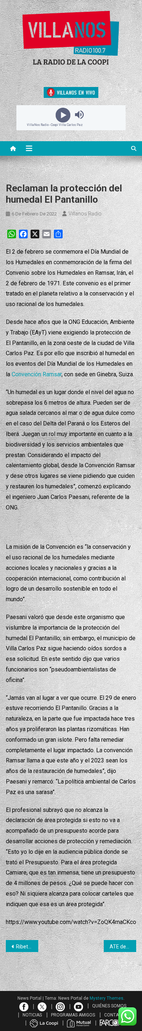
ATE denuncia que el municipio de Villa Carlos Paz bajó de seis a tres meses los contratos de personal (123, 946)
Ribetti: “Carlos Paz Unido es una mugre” (27, 946)
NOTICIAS (32, 1015)
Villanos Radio (85, 214)
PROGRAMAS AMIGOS (73, 1015)
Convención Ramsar (37, 374)
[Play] (63, 114)
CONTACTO (115, 1015)
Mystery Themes (106, 998)
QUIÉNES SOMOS (109, 1005)
